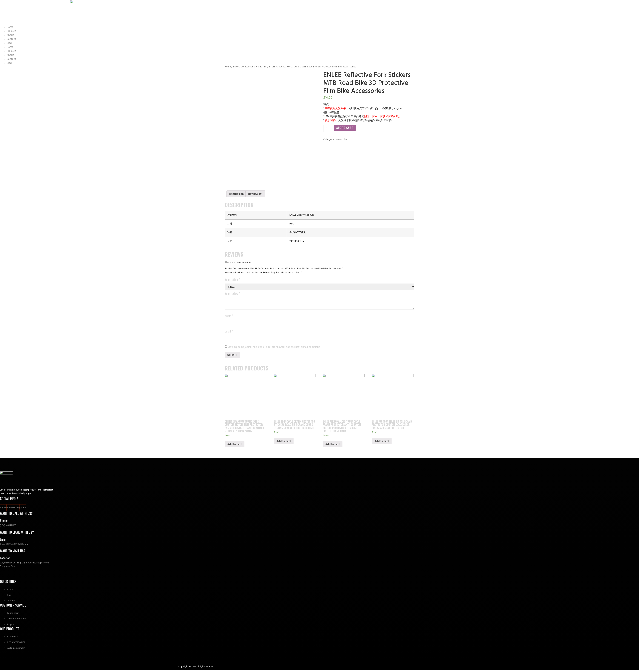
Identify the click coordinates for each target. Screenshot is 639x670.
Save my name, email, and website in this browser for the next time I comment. (273, 347)
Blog (9, 43)
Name (229, 316)
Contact (11, 39)
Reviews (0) (255, 194)
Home (10, 27)
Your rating (232, 279)
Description (236, 194)
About (10, 35)
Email (229, 331)
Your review (232, 293)
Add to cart (344, 128)
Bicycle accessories (243, 66)
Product (11, 31)
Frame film (261, 66)
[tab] (236, 193)
